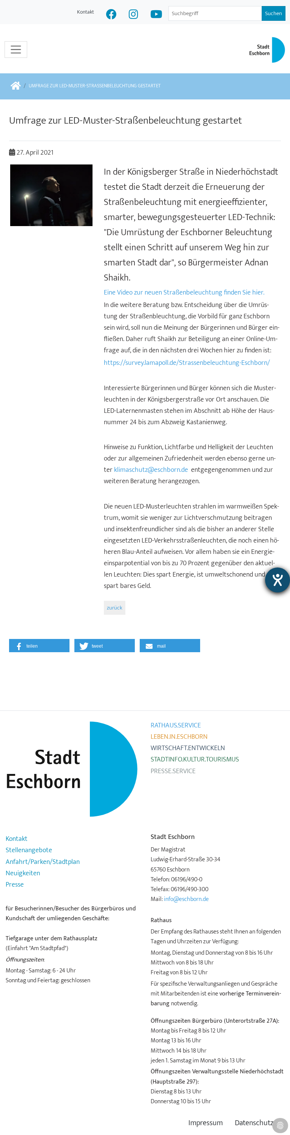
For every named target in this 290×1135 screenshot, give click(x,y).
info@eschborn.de (186, 899)
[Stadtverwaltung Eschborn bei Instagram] (133, 15)
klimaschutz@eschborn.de (151, 470)
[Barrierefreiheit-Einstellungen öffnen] (277, 580)
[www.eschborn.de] (16, 86)
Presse (15, 884)
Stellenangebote (29, 850)
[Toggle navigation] (16, 49)
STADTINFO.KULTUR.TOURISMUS (195, 759)
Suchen (273, 13)
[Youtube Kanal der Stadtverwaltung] (156, 15)
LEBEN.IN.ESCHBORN (179, 737)
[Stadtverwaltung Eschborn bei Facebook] (111, 15)
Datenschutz (254, 1123)
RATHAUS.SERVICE (176, 725)
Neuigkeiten (23, 873)
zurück (114, 607)
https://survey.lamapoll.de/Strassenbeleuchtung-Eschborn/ (187, 363)
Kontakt (85, 12)
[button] (39, 645)
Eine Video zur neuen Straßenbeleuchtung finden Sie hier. (184, 292)
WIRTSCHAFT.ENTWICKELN (188, 748)
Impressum (205, 1123)
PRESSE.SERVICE (173, 771)
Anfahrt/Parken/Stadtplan (43, 862)
